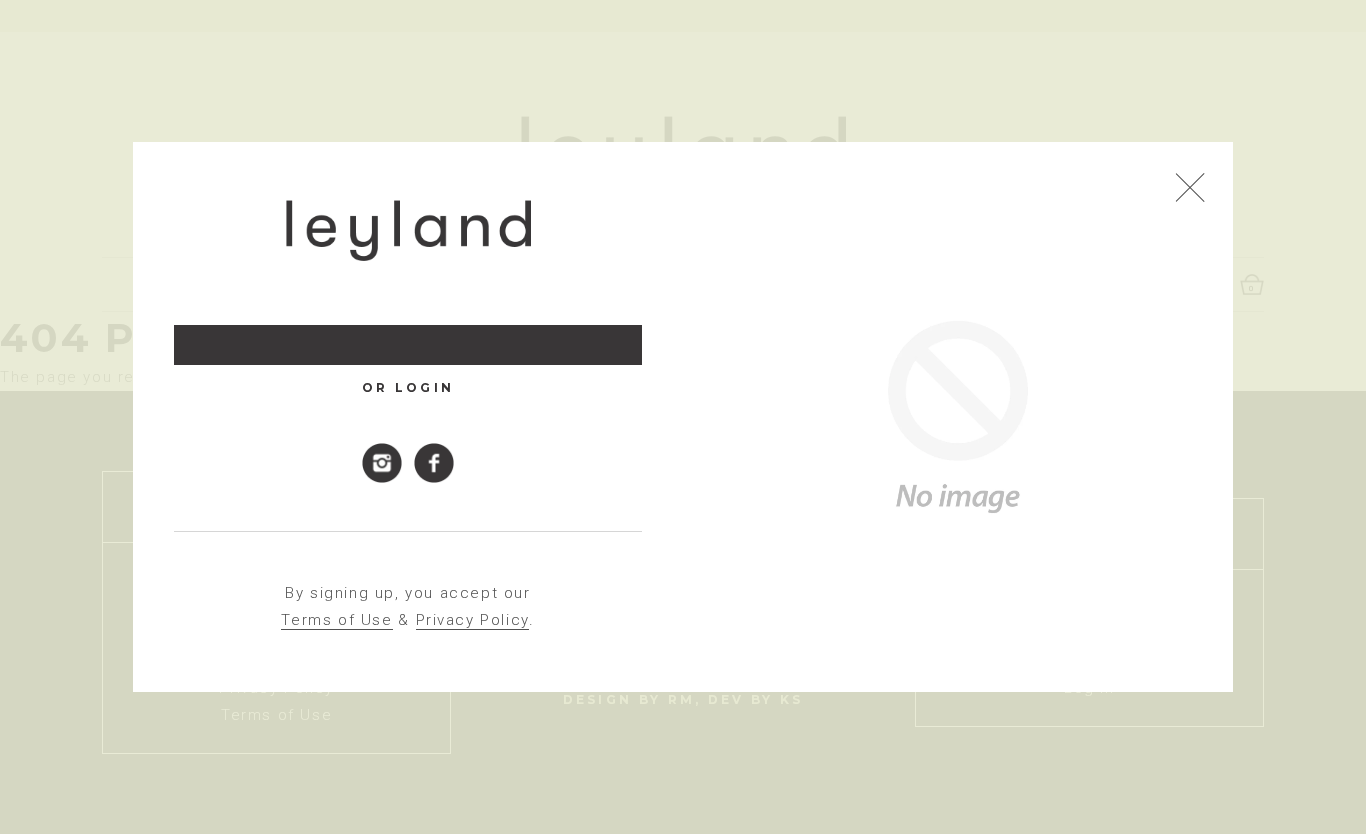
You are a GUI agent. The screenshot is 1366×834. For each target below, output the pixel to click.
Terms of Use (336, 620)
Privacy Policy (472, 620)
